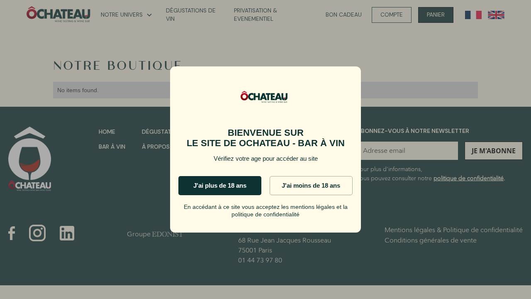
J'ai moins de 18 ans (311, 185)
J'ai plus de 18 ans (219, 185)
